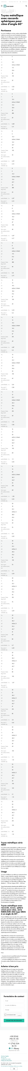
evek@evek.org (13, 1041)
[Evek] (8, 6)
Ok (14, 1069)
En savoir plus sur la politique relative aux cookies (11, 1066)
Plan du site (3, 1057)
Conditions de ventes (6, 1059)
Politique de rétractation (6, 1060)
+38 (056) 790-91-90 (13, 1)
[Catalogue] (2, 5)
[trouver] (26, 6)
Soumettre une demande (14, 1020)
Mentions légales (5, 1056)
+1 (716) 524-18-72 (14, 1044)
